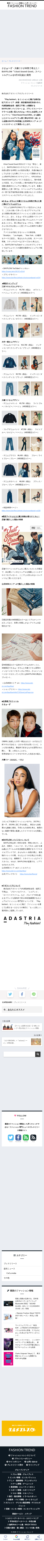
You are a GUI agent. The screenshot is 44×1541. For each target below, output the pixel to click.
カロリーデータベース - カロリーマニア (23, 1518)
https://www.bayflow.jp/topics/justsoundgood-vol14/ (21, 278)
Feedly (26, 1141)
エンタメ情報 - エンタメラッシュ (23, 1477)
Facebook (18, 1141)
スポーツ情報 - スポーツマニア (23, 1490)
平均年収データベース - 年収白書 (23, 1521)
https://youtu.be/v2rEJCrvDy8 (13, 271)
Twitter (11, 1141)
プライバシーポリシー (23, 1459)
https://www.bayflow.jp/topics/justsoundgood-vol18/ (21, 511)
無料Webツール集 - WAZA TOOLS (22, 1525)
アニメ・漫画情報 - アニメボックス (23, 1481)
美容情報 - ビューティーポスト (23, 1487)
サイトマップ (34, 1465)
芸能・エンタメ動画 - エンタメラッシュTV (23, 1509)
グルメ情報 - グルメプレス (22, 1474)
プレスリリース (20, 1002)
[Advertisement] (22, 33)
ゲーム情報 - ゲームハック (22, 1484)
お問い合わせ (32, 1462)
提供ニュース (9, 1269)
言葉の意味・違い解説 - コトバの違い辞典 (22, 1528)
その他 (6, 1278)
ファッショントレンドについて (23, 1455)
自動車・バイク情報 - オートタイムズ (23, 1500)
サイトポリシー (15, 1462)
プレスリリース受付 (15, 1465)
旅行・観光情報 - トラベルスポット (23, 1496)
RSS (33, 1141)
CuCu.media (11, 1273)
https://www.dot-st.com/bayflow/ (14, 871)
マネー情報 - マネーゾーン (22, 1493)
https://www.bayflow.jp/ (28, 874)
